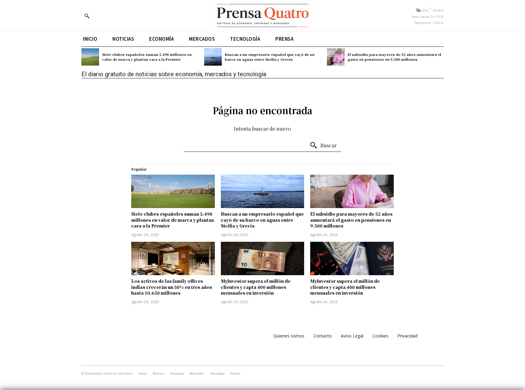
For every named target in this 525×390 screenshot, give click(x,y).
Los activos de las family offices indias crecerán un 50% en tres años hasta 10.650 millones (171, 287)
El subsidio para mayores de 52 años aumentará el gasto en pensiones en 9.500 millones (394, 56)
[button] (86, 15)
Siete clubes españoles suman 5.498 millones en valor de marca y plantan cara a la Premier (147, 56)
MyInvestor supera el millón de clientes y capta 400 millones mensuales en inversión (255, 287)
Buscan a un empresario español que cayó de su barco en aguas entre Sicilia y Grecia (269, 56)
